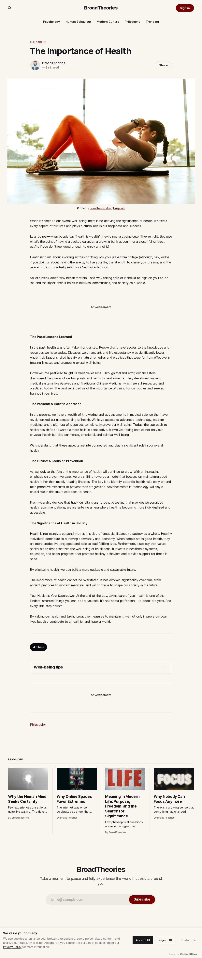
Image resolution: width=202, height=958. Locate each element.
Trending (152, 22)
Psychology (51, 22)
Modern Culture (108, 22)
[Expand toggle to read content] (166, 667)
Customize (188, 940)
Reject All (165, 940)
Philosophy (132, 22)
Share (163, 65)
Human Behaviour (78, 22)
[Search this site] (10, 8)
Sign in (185, 8)
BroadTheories (101, 8)
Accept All (143, 940)
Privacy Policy (12, 947)
